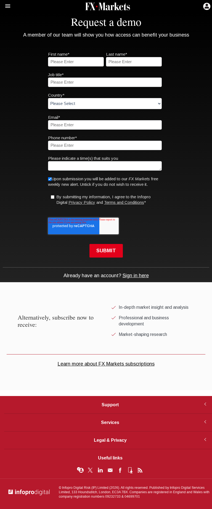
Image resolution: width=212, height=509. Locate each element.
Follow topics (80, 470)
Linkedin (100, 470)
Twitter (90, 470)
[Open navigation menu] (5, 6)
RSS (140, 470)
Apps (130, 470)
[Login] (206, 6)
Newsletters (110, 470)
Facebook (120, 470)
